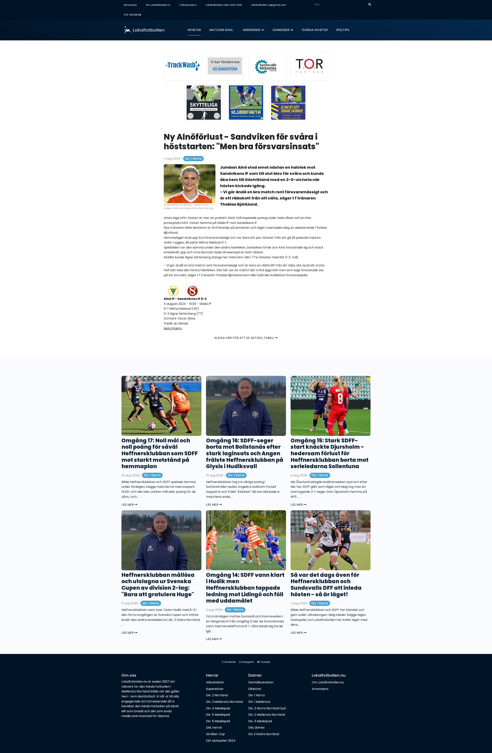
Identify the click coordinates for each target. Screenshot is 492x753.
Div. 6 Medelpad (218, 721)
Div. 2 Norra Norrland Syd (267, 708)
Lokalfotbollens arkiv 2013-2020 (224, 5)
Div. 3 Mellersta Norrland (224, 702)
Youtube (265, 662)
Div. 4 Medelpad (218, 708)
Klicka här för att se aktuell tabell (244, 338)
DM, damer (256, 727)
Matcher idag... (221, 30)
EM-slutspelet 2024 (220, 740)
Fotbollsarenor (188, 5)
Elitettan (254, 689)
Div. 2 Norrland (217, 695)
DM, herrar (214, 727)
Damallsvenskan (260, 682)
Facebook (230, 662)
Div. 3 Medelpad (260, 721)
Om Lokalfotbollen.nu (158, 5)
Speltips (342, 30)
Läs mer (128, 504)
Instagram (247, 662)
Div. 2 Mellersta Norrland (266, 714)
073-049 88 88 (132, 14)
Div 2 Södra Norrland (263, 734)
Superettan (214, 689)
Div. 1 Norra (193, 158)
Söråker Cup (215, 734)
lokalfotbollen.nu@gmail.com (268, 5)
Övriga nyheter (315, 30)
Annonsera (130, 5)
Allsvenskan (215, 682)
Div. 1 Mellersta (259, 702)
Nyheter (194, 30)
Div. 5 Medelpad (218, 714)
